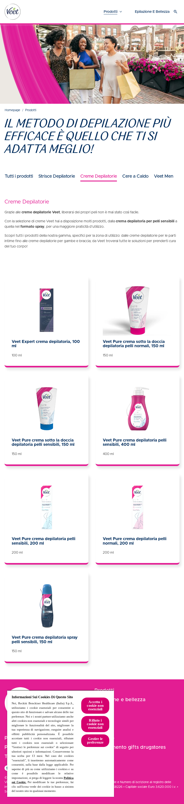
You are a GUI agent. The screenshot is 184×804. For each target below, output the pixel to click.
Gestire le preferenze (95, 740)
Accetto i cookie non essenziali (95, 705)
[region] (60, 743)
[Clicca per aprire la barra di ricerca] (175, 12)
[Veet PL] (12, 12)
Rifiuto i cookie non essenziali (95, 723)
